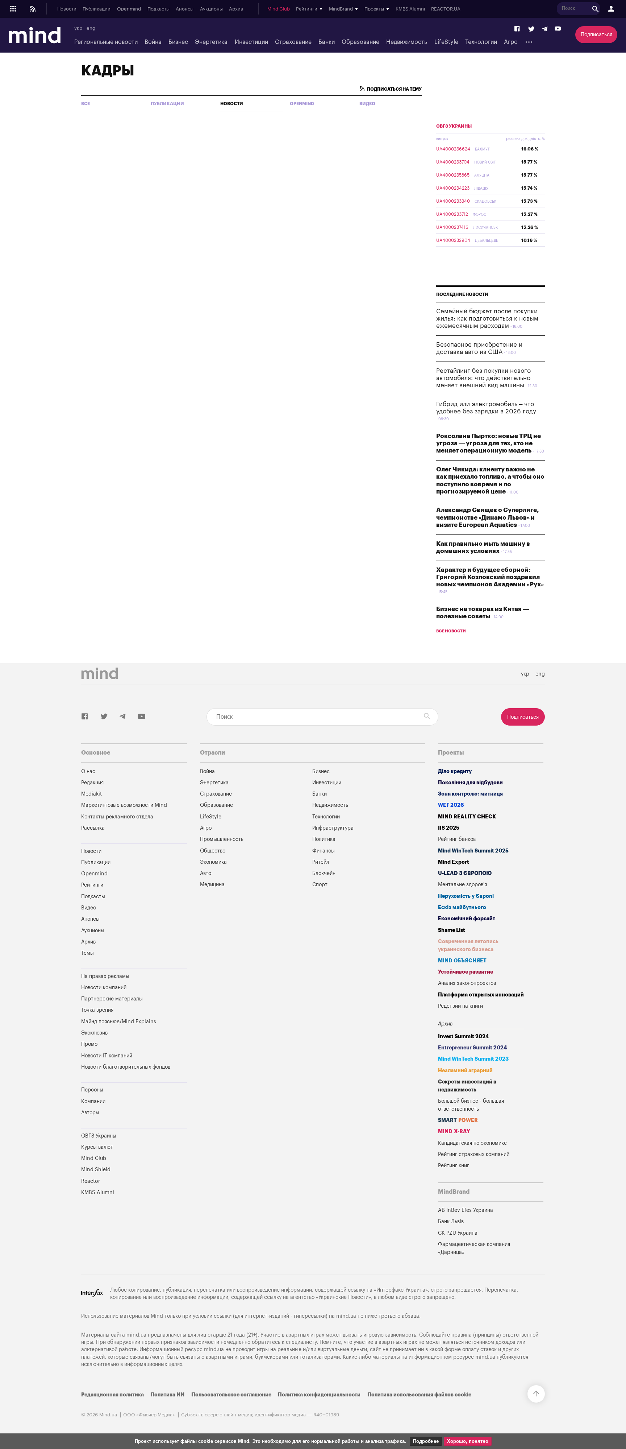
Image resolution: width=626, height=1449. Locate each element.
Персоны (92, 1089)
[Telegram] (544, 29)
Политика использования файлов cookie (419, 1395)
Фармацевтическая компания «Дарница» (474, 1248)
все (85, 104)
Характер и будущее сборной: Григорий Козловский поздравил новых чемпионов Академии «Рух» (490, 577)
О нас (88, 771)
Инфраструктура (333, 828)
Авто (205, 873)
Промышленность (221, 839)
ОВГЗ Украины (454, 126)
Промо (89, 1044)
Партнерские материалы (112, 998)
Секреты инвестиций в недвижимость (467, 1085)
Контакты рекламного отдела (117, 816)
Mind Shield (95, 1169)
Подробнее (426, 1441)
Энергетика (211, 42)
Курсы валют (97, 1147)
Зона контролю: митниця (470, 794)
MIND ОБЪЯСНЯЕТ (462, 960)
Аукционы (211, 9)
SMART (458, 1120)
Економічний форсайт (466, 918)
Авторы (90, 1112)
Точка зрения (97, 1010)
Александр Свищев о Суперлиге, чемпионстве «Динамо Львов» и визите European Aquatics (487, 517)
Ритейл (320, 862)
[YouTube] (558, 29)
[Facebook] (517, 29)
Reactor (90, 1181)
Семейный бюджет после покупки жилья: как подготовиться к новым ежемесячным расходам (487, 318)
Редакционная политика (112, 1395)
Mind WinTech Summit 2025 (473, 851)
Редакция (92, 782)
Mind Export (453, 862)
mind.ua (346, 1316)
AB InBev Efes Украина (465, 1210)
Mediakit (91, 794)
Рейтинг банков (457, 839)
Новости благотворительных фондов (125, 1067)
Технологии (481, 42)
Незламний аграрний (465, 1070)
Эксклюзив (94, 1033)
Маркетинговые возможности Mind (124, 805)
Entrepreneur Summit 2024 (472, 1047)
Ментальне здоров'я (462, 884)
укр (78, 28)
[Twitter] (531, 29)
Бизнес (178, 42)
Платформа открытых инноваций (481, 994)
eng (91, 28)
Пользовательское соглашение (231, 1395)
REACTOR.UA (445, 9)
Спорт (319, 884)
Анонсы (184, 9)
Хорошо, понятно (467, 1441)
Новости (66, 9)
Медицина (212, 884)
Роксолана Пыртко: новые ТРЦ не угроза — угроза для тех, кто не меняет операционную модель (488, 443)
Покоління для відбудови (470, 782)
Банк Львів (451, 1221)
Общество (212, 851)
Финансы (323, 851)
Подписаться (596, 34)
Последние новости (462, 294)
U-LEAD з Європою (465, 873)
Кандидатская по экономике (472, 1143)
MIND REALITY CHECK (467, 816)
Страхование (293, 42)
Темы (87, 953)
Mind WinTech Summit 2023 (473, 1059)
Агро (511, 42)
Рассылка (93, 828)
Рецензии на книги (460, 1006)
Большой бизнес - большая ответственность (471, 1105)
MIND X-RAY (454, 1131)
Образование (360, 42)
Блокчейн (323, 873)
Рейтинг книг (453, 1165)
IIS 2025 (448, 828)
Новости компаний (103, 987)
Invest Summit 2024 (463, 1036)
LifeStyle (446, 42)
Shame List (451, 930)
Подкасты (158, 9)
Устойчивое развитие (465, 972)
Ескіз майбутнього (462, 907)
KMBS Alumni (410, 9)
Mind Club (278, 9)
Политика (323, 839)
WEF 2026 (451, 805)
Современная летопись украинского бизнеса (468, 945)
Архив (236, 9)
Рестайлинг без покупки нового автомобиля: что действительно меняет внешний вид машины (483, 378)
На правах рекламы (105, 976)
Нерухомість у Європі (466, 896)
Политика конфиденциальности (319, 1395)
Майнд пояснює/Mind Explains (118, 1021)
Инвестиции (251, 42)
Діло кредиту (455, 771)
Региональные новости (106, 42)
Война (153, 42)
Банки (326, 42)
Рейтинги (92, 885)
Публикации (96, 9)
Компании (93, 1101)
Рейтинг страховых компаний (473, 1154)
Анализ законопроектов (467, 983)
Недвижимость (406, 42)
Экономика (213, 862)
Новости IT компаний (106, 1055)
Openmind (129, 9)
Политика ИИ (167, 1395)
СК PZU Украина (457, 1233)
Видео (367, 104)
